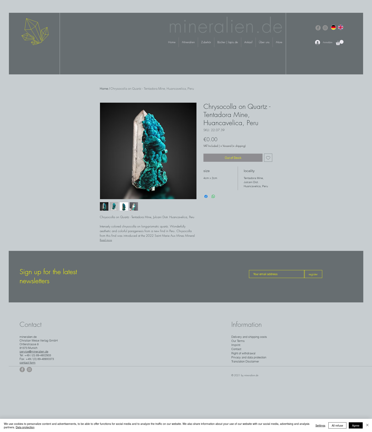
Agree (355, 425)
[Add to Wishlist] (268, 158)
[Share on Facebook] (206, 196)
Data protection (25, 427)
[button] (340, 42)
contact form (27, 362)
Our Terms (238, 341)
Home (104, 88)
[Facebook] (318, 27)
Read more (106, 240)
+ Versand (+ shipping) (232, 145)
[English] (340, 27)
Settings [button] (320, 425)
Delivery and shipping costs (249, 337)
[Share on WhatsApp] (213, 196)
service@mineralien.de (34, 351)
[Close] (367, 425)
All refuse (337, 425)
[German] (333, 27)
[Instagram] (325, 27)
